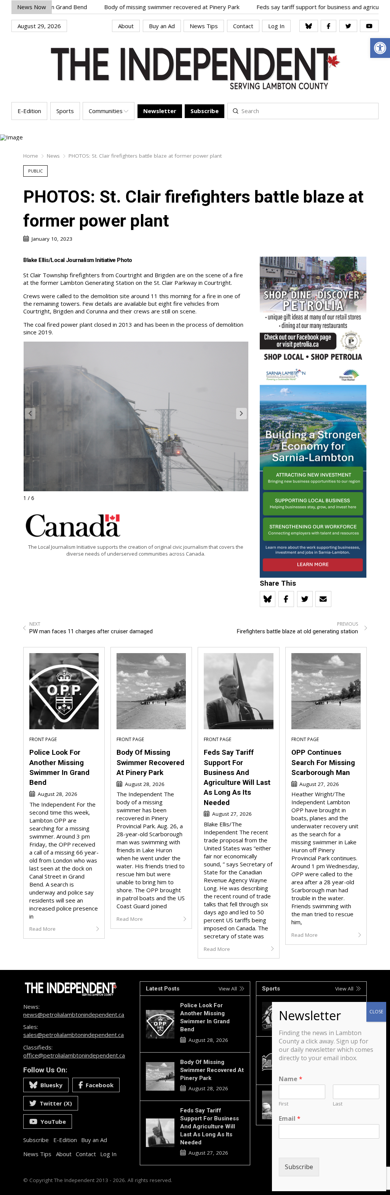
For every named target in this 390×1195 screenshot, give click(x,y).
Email (289, 1119)
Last (337, 1104)
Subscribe (299, 1167)
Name (290, 1079)
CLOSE (376, 1011)
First (283, 1104)
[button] (241, 413)
